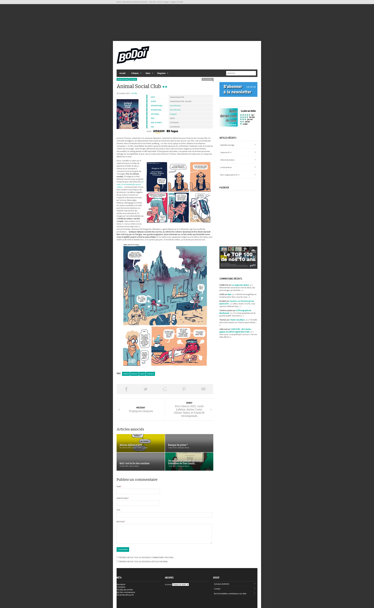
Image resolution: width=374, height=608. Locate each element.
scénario (150, 374)
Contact (217, 589)
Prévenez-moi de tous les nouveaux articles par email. (143, 562)
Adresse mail (123, 498)
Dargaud (173, 114)
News (146, 74)
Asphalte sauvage (227, 145)
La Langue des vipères (240, 285)
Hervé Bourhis (175, 106)
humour (134, 374)
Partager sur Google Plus (164, 389)
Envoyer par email (203, 389)
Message (121, 522)
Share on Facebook (126, 389)
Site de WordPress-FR (125, 595)
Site (118, 510)
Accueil (122, 73)
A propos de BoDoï (221, 584)
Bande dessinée (122, 79)
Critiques (133, 74)
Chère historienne (227, 160)
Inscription (121, 584)
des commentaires (126, 592)
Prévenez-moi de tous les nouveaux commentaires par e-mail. (146, 558)
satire (142, 374)
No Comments (207, 79)
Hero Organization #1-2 (229, 175)
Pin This (184, 389)
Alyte (229, 294)
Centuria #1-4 (225, 153)
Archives (168, 585)
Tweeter (145, 389)
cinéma (126, 374)
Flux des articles (125, 590)
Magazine (160, 74)
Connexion (121, 587)
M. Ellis (134, 93)
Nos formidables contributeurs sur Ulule (230, 594)
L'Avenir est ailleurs (237, 320)
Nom (119, 487)
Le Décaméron (226, 167)
